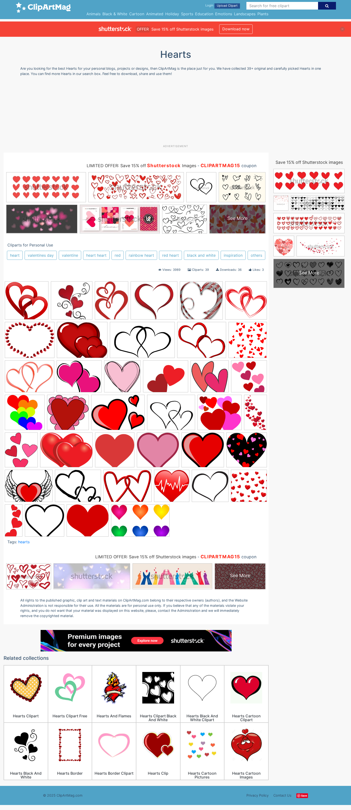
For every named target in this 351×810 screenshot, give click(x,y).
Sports (187, 13)
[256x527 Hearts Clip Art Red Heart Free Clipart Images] (13, 522)
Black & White (114, 13)
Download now (236, 29)
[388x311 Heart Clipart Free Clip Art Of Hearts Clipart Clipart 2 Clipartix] (82, 342)
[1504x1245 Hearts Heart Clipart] (201, 342)
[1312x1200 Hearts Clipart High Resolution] (154, 303)
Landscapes (244, 13)
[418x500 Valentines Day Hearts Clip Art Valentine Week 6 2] (21, 452)
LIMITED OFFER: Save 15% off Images (141, 165)
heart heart (96, 255)
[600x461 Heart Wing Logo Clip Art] (28, 488)
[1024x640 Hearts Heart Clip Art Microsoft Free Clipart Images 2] (142, 342)
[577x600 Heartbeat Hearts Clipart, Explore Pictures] (171, 488)
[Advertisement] (175, 112)
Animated (154, 13)
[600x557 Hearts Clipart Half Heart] (44, 523)
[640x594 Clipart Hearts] (203, 452)
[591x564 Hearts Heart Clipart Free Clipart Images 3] (210, 379)
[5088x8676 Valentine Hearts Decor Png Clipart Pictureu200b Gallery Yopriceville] (255, 414)
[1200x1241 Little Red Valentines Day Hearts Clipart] (248, 341)
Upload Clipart (227, 5)
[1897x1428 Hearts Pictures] (66, 452)
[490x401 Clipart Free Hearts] (29, 342)
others (256, 255)
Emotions (223, 13)
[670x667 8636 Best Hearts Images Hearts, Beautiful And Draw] (201, 303)
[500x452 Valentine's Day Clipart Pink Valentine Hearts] (219, 414)
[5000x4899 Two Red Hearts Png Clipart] (26, 303)
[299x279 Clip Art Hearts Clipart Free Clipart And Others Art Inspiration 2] (158, 452)
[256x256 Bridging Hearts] (114, 452)
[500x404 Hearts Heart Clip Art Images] (165, 379)
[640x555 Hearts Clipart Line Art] (87, 523)
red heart (170, 255)
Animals (93, 13)
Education (204, 13)
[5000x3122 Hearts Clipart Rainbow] (140, 523)
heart (15, 255)
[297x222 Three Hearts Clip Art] (117, 415)
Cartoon (136, 13)
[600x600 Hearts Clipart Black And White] (210, 488)
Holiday (172, 13)
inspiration (233, 255)
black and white (201, 255)
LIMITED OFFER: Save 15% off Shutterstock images (145, 556)
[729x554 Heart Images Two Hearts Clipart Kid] (127, 488)
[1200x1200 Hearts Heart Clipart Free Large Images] (249, 378)
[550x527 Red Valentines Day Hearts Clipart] (68, 415)
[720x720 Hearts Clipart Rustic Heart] (122, 379)
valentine (70, 255)
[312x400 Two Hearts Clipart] (111, 303)
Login (209, 5)
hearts (24, 541)
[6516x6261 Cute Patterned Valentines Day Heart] (247, 452)
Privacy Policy (257, 795)
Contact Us (282, 795)
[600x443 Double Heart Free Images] (29, 379)
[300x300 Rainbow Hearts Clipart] (24, 414)
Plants (262, 13)
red (118, 255)
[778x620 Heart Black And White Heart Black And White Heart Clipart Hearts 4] (78, 488)
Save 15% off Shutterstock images (309, 162)
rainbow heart (141, 255)
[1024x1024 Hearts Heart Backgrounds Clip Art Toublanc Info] (249, 488)
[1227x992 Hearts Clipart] (79, 379)
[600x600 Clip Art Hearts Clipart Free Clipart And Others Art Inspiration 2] (246, 302)
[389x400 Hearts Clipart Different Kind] (71, 303)
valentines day (41, 255)
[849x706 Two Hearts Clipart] (171, 414)
